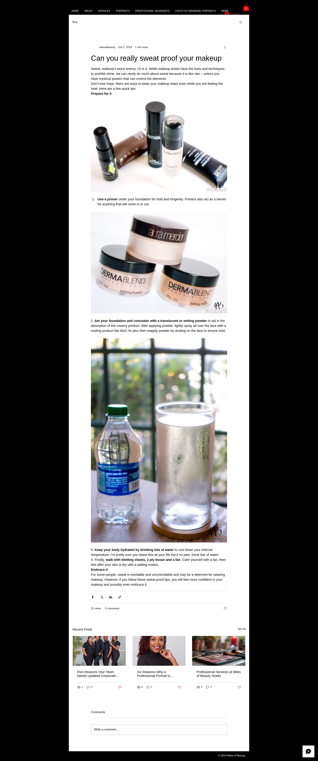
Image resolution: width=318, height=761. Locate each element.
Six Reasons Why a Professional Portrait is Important (153, 674)
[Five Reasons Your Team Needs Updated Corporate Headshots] (99, 651)
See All (241, 628)
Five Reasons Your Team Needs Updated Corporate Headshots (96, 674)
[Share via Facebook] (92, 597)
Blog (75, 22)
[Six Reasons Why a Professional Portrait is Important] (159, 651)
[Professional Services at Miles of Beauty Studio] (218, 651)
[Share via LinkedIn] (110, 597)
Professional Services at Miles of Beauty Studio (219, 674)
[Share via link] (119, 597)
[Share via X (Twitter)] (101, 597)
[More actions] (225, 47)
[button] (246, 7)
